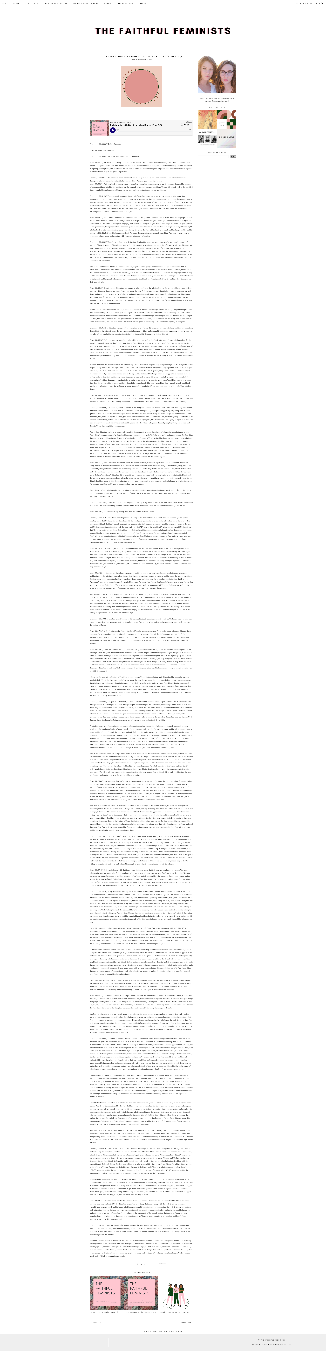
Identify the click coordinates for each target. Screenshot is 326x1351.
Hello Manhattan (282, 1344)
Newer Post (97, 1322)
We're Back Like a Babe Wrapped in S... (140, 1312)
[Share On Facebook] (137, 1264)
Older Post (186, 1322)
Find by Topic (31, 3)
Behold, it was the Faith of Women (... (175, 1312)
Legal (143, 3)
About (16, 3)
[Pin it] (144, 1264)
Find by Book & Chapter (55, 3)
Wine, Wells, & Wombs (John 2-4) (104, 1312)
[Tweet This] (141, 1264)
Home (5, 3)
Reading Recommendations (85, 3)
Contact (108, 3)
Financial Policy (126, 3)
